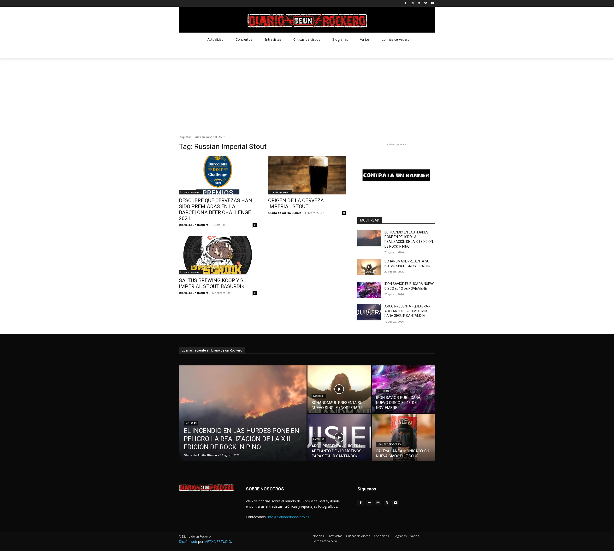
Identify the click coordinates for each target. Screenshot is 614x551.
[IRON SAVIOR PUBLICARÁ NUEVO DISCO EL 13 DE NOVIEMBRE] (369, 290)
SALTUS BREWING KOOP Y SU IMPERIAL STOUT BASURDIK (213, 283)
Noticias (190, 423)
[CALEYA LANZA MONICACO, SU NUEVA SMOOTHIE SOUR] (403, 437)
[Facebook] (405, 3)
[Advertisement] (307, 94)
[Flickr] (369, 503)
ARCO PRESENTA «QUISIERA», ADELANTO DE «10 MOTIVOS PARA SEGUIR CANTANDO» (407, 311)
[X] (419, 3)
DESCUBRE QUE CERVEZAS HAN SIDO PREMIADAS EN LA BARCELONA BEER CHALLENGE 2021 (215, 209)
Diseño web (188, 542)
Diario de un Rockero (193, 225)
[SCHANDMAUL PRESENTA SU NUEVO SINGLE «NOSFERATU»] (369, 267)
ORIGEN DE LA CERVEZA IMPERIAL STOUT (296, 203)
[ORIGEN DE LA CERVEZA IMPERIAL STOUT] (307, 175)
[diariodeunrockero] (307, 21)
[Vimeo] (425, 3)
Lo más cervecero (190, 192)
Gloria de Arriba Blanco (284, 213)
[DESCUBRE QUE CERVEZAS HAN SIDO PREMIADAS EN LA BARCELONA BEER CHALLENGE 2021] (218, 175)
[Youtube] (432, 3)
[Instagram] (412, 3)
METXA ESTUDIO (217, 542)
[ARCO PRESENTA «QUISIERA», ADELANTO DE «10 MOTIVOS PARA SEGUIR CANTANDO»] (369, 312)
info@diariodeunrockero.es (288, 517)
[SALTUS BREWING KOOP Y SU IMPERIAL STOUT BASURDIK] (218, 255)
